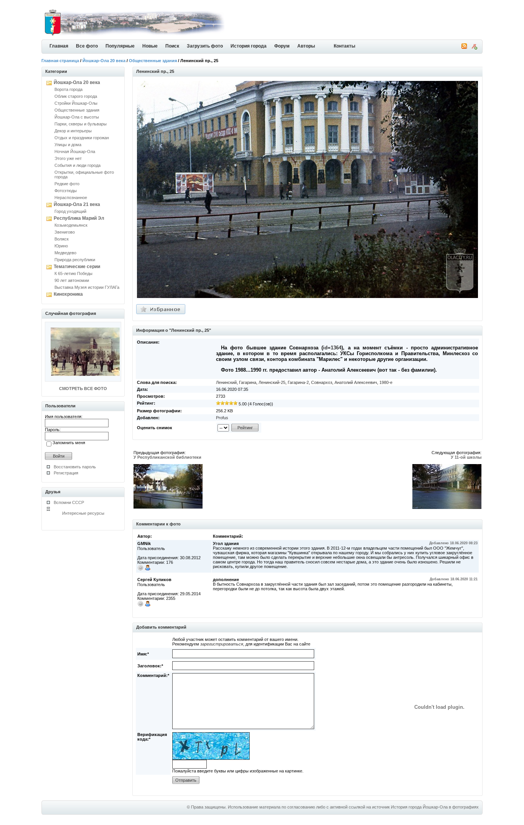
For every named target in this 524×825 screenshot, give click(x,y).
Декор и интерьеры (73, 130)
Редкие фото (66, 183)
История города (249, 46)
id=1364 (332, 348)
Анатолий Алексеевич (356, 382)
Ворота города (68, 89)
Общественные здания (153, 60)
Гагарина (247, 382)
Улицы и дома (67, 144)
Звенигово (64, 232)
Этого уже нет (68, 158)
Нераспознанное (70, 197)
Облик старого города (75, 96)
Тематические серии (77, 266)
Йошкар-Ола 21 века (77, 204)
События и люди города (77, 165)
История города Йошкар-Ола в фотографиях (435, 807)
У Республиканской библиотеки (167, 457)
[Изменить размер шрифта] (474, 48)
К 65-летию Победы (73, 273)
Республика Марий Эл (79, 218)
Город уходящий (70, 211)
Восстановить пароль (75, 466)
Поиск (172, 46)
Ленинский (226, 382)
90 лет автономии (71, 280)
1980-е (385, 382)
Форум (282, 46)
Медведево (65, 252)
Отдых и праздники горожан (81, 137)
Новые (150, 46)
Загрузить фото (205, 46)
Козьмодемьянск (70, 225)
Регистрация (66, 473)
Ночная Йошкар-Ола (74, 151)
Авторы (306, 46)
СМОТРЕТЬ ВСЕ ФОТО (83, 388)
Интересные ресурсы (83, 513)
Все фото (87, 46)
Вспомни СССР (69, 502)
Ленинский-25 (272, 382)
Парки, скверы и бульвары (80, 124)
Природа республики (74, 259)
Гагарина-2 (298, 382)
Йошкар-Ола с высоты (76, 117)
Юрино (61, 246)
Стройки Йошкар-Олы (75, 103)
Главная (58, 46)
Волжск (61, 239)
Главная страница (60, 60)
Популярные (120, 46)
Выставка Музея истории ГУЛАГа (86, 287)
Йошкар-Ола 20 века (103, 60)
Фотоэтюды (65, 190)
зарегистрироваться (221, 644)
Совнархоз (321, 382)
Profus (222, 417)
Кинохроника (68, 294)
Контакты (344, 46)
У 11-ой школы (466, 457)
